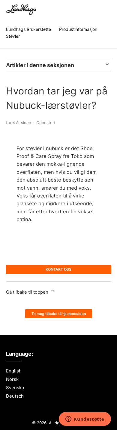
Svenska (15, 387)
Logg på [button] (100, 10)
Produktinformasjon (78, 29)
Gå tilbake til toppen (28, 292)
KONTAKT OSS (58, 269)
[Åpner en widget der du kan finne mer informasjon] (85, 419)
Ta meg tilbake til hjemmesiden (59, 313)
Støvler (13, 36)
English (14, 371)
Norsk (12, 379)
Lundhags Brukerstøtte (28, 29)
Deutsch (15, 396)
